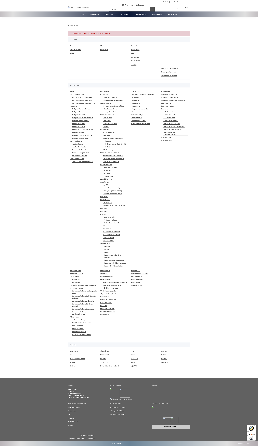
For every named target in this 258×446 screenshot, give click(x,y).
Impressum (135, 57)
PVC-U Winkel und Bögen (111, 235)
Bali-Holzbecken (169, 112)
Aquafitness (104, 182)
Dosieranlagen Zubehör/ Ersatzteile (115, 282)
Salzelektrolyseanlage (110, 288)
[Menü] (255, 426)
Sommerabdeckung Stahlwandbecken (79, 313)
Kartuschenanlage (137, 115)
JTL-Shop (247, 443)
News (187, 2)
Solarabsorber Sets (167, 106)
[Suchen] (152, 9)
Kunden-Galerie (176, 2)
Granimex (164, 351)
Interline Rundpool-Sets (80, 153)
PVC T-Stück (107, 229)
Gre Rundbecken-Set (79, 147)
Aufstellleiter (107, 118)
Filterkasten (135, 97)
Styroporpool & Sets (77, 159)
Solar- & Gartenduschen (111, 161)
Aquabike (106, 185)
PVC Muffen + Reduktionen (112, 226)
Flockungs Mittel (106, 303)
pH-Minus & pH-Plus (107, 308)
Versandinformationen (169, 76)
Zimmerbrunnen (136, 285)
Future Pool (135, 351)
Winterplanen (74, 317)
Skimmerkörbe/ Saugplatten (113, 266)
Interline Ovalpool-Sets (80, 150)
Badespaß (103, 211)
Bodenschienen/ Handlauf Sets (113, 106)
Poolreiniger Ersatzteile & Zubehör (115, 144)
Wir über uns (104, 46)
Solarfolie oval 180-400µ (172, 123)
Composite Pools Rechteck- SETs (83, 103)
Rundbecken (76, 282)
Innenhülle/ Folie (106, 179)
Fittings (103, 214)
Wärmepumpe (166, 137)
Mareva (163, 355)
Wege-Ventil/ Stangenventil (140, 123)
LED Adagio (107, 170)
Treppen (105, 126)
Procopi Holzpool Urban (80, 138)
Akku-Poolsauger (109, 132)
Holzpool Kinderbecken (80, 121)
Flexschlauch (107, 202)
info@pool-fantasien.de (80, 397)
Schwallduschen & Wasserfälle (113, 159)
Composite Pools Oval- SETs (82, 97)
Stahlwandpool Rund (79, 156)
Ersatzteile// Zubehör (110, 97)
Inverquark (74, 351)
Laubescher (107, 135)
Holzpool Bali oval (78, 115)
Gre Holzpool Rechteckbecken (82, 129)
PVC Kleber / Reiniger (110, 220)
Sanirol (72, 362)
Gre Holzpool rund (78, 123)
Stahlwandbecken (76, 141)
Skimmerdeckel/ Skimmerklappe (114, 263)
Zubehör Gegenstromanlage (112, 194)
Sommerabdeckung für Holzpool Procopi (83, 305)
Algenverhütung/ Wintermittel (110, 294)
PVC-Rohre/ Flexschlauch (111, 232)
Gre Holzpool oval (78, 126)
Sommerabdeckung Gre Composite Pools (84, 292)
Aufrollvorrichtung (76, 273)
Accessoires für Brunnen (139, 273)
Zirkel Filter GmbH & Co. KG (110, 366)
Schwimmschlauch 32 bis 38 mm (114, 205)
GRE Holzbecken (169, 118)
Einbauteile (106, 246)
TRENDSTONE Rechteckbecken (82, 161)
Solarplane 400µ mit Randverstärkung (170, 133)
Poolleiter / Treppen (107, 115)
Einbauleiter (107, 121)
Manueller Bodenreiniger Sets (113, 138)
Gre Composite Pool (77, 94)
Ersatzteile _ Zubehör (110, 167)
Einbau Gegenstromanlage (112, 188)
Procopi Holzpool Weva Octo (82, 135)
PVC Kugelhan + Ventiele (111, 223)
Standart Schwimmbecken (81, 334)
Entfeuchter (104, 94)
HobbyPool (165, 362)
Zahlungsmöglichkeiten (169, 72)
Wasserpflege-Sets (106, 276)
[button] (173, 7)
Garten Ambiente (137, 279)
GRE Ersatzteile (105, 103)
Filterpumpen (135, 106)
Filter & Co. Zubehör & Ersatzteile (142, 94)
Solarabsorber (166, 103)
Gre (71, 355)
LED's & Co (106, 173)
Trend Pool (104, 362)
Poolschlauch (104, 199)
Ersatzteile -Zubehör (110, 123)
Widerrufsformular (137, 46)
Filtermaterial (135, 103)
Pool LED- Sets (108, 176)
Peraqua (103, 358)
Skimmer (106, 252)
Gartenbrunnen (136, 282)
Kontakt (165, 2)
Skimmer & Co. (105, 243)
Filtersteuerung (136, 112)
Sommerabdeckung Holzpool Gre (83, 301)
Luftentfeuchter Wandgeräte (113, 100)
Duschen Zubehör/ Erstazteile (113, 156)
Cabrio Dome (74, 276)
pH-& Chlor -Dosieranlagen (112, 285)
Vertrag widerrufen (170, 427)
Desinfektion (104, 297)
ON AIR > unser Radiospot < (132, 5)
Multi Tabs (103, 306)
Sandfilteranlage (136, 118)
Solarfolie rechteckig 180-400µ (174, 126)
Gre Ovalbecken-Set (79, 144)
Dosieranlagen (105, 279)
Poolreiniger (104, 129)
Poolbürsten (107, 141)
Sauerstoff (104, 273)
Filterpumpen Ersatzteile (139, 109)
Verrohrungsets (108, 240)
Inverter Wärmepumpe (169, 94)
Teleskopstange (108, 150)
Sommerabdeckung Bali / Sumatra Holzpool (84, 297)
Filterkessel (135, 100)
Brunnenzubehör (136, 276)
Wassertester (104, 314)
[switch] (251, 438)
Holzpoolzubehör (78, 132)
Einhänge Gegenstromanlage (113, 191)
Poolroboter (107, 147)
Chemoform (104, 351)
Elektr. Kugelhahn (109, 217)
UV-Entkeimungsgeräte (108, 291)
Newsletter (104, 49)
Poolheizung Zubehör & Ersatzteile (173, 100)
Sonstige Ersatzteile (109, 112)
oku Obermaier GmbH (77, 358)
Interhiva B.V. (104, 355)
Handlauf (103, 208)
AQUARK (134, 366)
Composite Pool (169, 115)
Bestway (73, 366)
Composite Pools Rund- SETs (82, 100)
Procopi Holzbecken (170, 121)
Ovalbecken (76, 279)
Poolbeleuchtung (106, 164)
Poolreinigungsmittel (107, 311)
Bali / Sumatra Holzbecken (81, 323)
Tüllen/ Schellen (108, 237)
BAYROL (133, 362)
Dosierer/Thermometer (108, 300)
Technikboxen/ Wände (138, 121)
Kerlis (133, 355)
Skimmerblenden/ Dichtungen (113, 260)
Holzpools (73, 106)
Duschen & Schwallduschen (109, 153)
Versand (92, 438)
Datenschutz (135, 49)
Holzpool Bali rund (78, 112)
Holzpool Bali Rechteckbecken (82, 118)
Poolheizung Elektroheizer (170, 97)
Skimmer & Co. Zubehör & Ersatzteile (112, 256)
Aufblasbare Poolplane (80, 320)
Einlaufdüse (107, 249)
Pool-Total (134, 358)
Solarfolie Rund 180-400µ (172, 129)
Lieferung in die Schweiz (169, 68)
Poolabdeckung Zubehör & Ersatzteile (83, 285)
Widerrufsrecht (136, 61)
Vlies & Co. (104, 197)
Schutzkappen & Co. (110, 109)
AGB (132, 53)
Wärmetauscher (166, 140)
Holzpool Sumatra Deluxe (81, 109)
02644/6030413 (78, 395)
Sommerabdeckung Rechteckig (83, 309)
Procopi (163, 358)
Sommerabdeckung (76, 288)
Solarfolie (164, 109)
